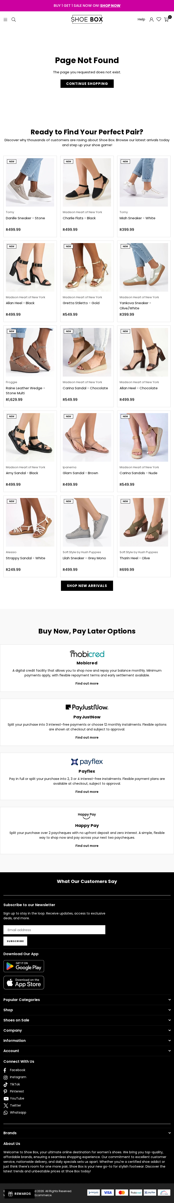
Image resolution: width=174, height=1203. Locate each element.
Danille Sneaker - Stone (25, 218)
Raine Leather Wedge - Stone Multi (25, 391)
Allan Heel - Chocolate (139, 388)
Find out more (87, 683)
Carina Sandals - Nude (138, 473)
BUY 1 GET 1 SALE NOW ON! (87, 5)
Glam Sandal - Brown (80, 473)
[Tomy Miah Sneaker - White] (144, 182)
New (11, 161)
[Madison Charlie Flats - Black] (87, 182)
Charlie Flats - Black (79, 218)
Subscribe (15, 941)
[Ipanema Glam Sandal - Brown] (87, 437)
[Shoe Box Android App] (23, 968)
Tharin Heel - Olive (135, 558)
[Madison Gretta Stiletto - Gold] (87, 267)
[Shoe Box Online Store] (87, 19)
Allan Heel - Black (20, 303)
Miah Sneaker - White (137, 218)
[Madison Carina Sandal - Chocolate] (87, 352)
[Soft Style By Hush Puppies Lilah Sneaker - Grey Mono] (87, 522)
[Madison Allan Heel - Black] (30, 267)
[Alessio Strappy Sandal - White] (30, 522)
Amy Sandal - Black (22, 473)
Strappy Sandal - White (25, 558)
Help (141, 19)
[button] (166, 19)
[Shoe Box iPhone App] (23, 986)
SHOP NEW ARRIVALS (87, 585)
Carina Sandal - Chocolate (85, 388)
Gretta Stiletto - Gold (81, 303)
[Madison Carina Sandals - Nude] (144, 437)
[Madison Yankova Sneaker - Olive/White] (144, 267)
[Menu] (5, 19)
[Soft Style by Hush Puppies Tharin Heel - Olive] (144, 522)
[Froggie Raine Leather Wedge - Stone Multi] (30, 352)
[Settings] (151, 19)
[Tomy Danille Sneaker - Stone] (30, 182)
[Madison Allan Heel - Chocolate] (144, 352)
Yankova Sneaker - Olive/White (135, 306)
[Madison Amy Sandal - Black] (30, 437)
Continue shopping (87, 83)
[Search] (14, 19)
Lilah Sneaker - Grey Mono (84, 558)
